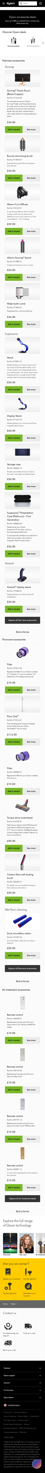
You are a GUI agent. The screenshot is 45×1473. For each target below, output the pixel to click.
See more (31, 129)
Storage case (13, 464)
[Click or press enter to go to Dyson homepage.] (11, 4)
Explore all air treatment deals (22, 1198)
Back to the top (22, 632)
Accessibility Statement (10, 1428)
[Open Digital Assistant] (36, 1464)
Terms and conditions (20, 1412)
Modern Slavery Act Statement (13, 1424)
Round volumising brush (20, 155)
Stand (10, 357)
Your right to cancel (10, 1420)
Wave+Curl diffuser (17, 204)
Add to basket (14, 129)
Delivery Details (23, 1416)
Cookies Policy (34, 1416)
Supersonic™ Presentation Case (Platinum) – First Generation (20, 516)
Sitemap (26, 1424)
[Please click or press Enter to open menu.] (3, 3)
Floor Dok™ (13, 716)
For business (8, 1390)
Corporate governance (11, 1432)
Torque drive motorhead (19, 817)
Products (7, 1368)
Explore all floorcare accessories (22, 968)
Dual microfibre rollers (19, 933)
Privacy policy (8, 1412)
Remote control (15, 1014)
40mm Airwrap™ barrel (19, 257)
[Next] (43, 43)
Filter (9, 664)
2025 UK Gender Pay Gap (27, 1428)
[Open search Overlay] (28, 3)
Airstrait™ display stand (19, 587)
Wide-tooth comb (16, 303)
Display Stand (14, 415)
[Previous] (2, 43)
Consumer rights (23, 1420)
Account (7, 1383)
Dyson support (9, 1375)
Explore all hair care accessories (22, 620)
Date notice (23, 1432)
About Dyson (9, 1397)
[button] (12, 1405)
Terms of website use (10, 1416)
